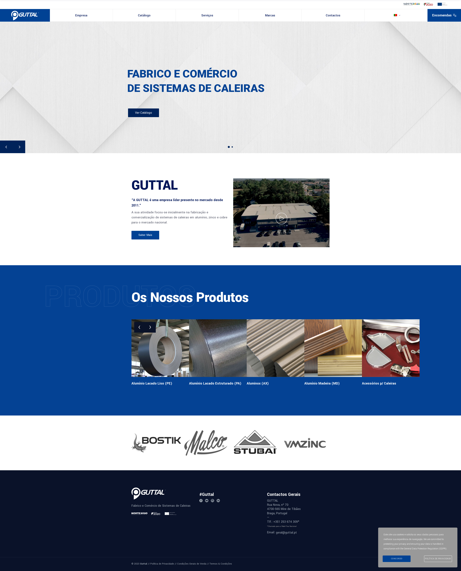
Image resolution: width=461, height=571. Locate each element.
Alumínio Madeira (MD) (322, 383)
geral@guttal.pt (286, 532)
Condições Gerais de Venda (191, 563)
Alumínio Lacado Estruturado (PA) (215, 383)
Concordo (396, 558)
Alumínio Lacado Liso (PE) (151, 383)
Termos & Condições (221, 563)
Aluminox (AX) (258, 383)
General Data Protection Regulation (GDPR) (425, 548)
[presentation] (139, 327)
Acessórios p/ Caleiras (379, 383)
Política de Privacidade (162, 563)
